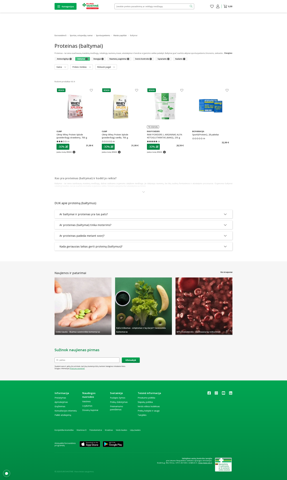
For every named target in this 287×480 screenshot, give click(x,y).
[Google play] (113, 444)
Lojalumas (87, 405)
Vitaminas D (82, 430)
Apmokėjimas (61, 402)
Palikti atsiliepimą (63, 415)
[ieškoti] (191, 6)
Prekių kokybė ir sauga (148, 410)
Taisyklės (142, 415)
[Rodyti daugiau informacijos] (143, 192)
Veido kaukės (121, 430)
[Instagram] (216, 394)
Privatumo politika (146, 397)
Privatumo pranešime (77, 368)
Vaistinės (86, 401)
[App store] (89, 444)
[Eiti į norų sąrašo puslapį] (212, 6)
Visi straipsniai (226, 272)
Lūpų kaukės (135, 430)
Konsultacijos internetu (66, 410)
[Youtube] (223, 394)
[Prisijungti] (218, 6)
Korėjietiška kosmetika (64, 430)
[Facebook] (209, 394)
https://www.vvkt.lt (205, 463)
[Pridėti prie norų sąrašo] (91, 91)
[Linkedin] (230, 394)
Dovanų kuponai (90, 410)
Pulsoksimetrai (96, 430)
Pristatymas (60, 397)
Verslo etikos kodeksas (149, 406)
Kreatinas (109, 430)
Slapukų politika (145, 402)
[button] (61, 90)
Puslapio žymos (117, 397)
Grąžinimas (60, 406)
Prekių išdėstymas (119, 402)
